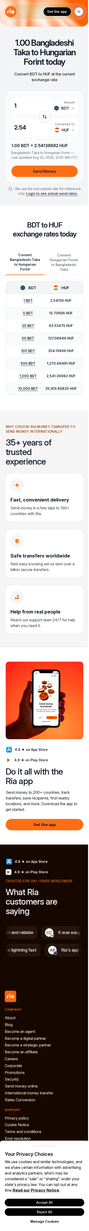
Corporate (13, 1065)
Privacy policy (17, 1118)
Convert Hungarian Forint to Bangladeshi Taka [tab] (64, 262)
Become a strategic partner (28, 1045)
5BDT (28, 313)
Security (12, 1079)
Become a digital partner (25, 1038)
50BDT (28, 338)
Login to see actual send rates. (52, 193)
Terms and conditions (23, 1131)
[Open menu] (79, 11)
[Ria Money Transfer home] (10, 11)
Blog (9, 1024)
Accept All (44, 1202)
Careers (11, 1058)
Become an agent (20, 1031)
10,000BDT (28, 388)
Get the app (57, 11)
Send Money (44, 171)
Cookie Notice (17, 1124)
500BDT (28, 363)
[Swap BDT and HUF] (44, 116)
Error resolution (18, 1138)
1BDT (28, 300)
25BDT (28, 326)
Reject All (44, 1212)
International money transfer (29, 1093)
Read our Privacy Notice (36, 1190)
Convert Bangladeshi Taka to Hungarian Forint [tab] (25, 262)
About (10, 1017)
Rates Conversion (20, 1099)
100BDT (28, 351)
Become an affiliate (21, 1052)
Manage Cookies (44, 1221)
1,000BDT (28, 376)
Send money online (21, 1086)
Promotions (15, 1072)
